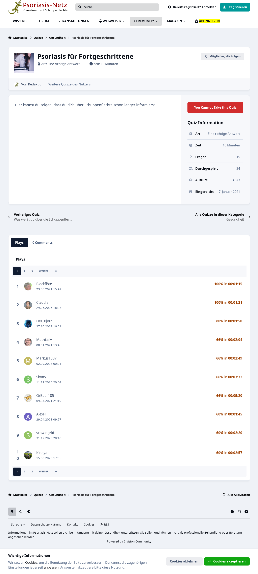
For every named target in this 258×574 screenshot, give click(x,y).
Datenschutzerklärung (46, 524)
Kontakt (72, 524)
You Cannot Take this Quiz (215, 107)
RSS (106, 524)
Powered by (129, 541)
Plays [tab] (19, 242)
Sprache (17, 524)
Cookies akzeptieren (229, 561)
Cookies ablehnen (184, 561)
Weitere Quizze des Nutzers (69, 84)
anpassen (51, 567)
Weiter (43, 271)
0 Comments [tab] (42, 242)
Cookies (89, 524)
